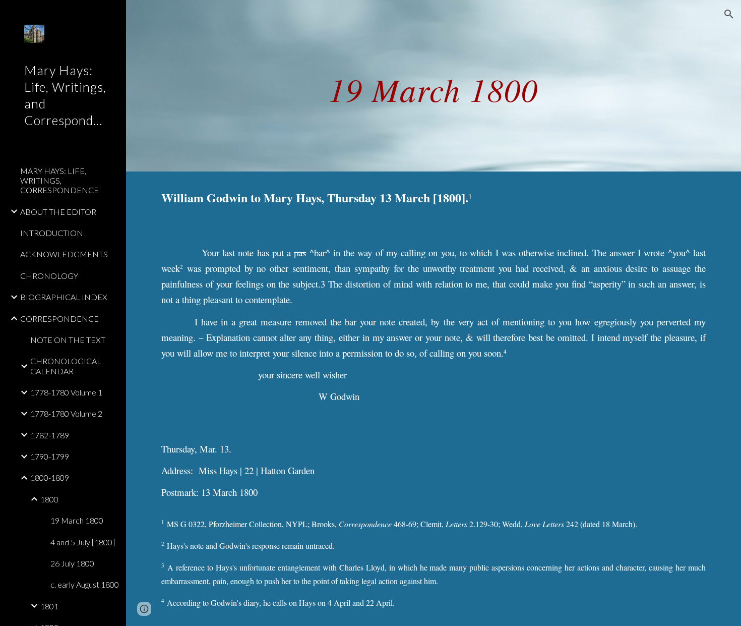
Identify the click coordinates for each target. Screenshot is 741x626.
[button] (729, 14)
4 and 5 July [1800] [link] (82, 542)
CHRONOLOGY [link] (49, 275)
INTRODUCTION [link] (51, 233)
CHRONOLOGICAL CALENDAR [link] (65, 365)
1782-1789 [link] (49, 435)
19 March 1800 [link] (76, 520)
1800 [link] (49, 499)
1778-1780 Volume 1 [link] (66, 392)
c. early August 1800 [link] (84, 584)
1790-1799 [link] (49, 456)
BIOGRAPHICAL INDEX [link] (63, 297)
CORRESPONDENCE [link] (59, 318)
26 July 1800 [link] (72, 563)
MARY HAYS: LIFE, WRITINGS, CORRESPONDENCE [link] (59, 180)
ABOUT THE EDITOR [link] (58, 211)
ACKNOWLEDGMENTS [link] (64, 254)
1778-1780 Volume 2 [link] (66, 413)
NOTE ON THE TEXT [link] (67, 340)
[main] (433, 85)
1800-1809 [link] (49, 477)
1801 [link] (49, 606)
